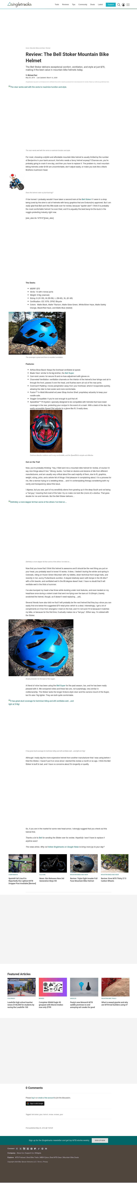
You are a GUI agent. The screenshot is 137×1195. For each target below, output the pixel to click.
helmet (45, 1114)
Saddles (73, 998)
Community (82, 4)
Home (27, 48)
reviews (56, 1114)
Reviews (65, 4)
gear (40, 1114)
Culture (42, 874)
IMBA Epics (44, 1157)
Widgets (38, 1153)
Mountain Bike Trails (108, 998)
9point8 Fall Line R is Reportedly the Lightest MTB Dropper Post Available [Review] (22, 881)
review (51, 1114)
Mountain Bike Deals (71, 1157)
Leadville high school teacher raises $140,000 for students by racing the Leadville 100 (20, 1004)
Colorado (11, 998)
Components (13, 874)
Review (48, 48)
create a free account (46, 1097)
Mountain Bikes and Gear (37, 48)
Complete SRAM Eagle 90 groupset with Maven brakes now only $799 (51, 1004)
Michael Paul (32, 75)
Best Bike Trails (33, 1157)
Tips (73, 4)
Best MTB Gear (56, 1157)
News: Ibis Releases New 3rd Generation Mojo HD (51, 879)
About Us (20, 1153)
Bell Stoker (86, 199)
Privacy (45, 1162)
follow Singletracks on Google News (63, 846)
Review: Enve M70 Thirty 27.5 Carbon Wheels (113, 879)
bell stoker (35, 1114)
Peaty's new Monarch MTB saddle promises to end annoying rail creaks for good (82, 1004)
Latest (100, 4)
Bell (40, 837)
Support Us (29, 1153)
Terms (39, 1162)
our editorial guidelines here (101, 82)
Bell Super (69, 372)
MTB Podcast (20, 1157)
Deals (92, 4)
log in (33, 1097)
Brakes (41, 998)
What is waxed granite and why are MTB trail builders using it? (114, 1003)
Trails (57, 4)
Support (111, 4)
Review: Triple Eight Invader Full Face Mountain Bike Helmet (84, 879)
